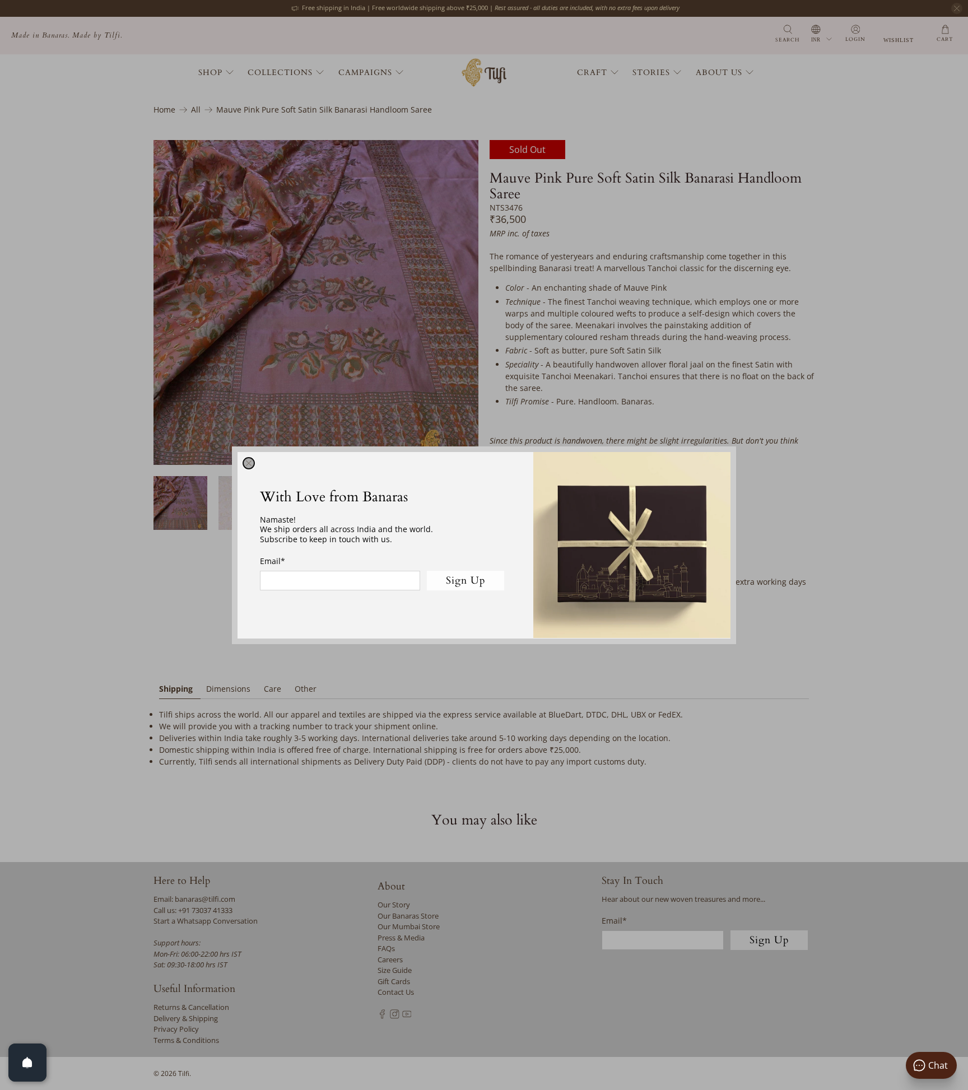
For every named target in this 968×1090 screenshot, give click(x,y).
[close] (248, 463)
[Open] (27, 1063)
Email (272, 561)
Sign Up (466, 580)
